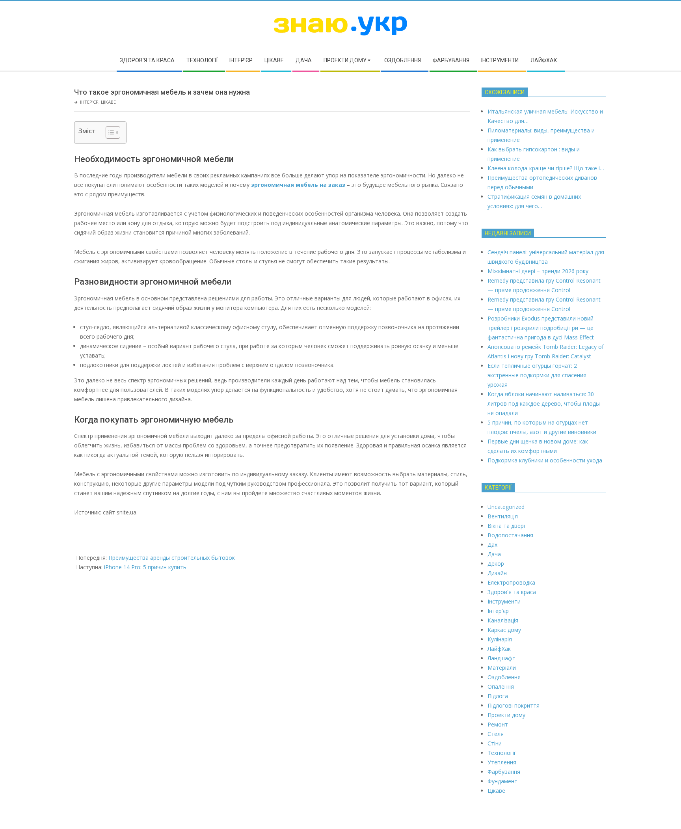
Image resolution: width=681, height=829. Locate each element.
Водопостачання (510, 535)
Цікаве (108, 102)
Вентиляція (502, 516)
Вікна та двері (506, 525)
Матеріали (501, 667)
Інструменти (504, 601)
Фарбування (503, 771)
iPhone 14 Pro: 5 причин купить (145, 567)
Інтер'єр (89, 102)
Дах (492, 544)
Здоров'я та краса (511, 592)
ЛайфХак (499, 648)
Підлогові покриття (513, 705)
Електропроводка (511, 582)
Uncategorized (506, 506)
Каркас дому (504, 629)
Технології (501, 752)
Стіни (494, 743)
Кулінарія (499, 639)
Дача (494, 554)
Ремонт (497, 724)
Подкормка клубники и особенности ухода (544, 460)
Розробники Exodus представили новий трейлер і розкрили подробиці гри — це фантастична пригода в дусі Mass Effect (540, 328)
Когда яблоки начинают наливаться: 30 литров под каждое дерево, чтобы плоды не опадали (543, 403)
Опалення (500, 686)
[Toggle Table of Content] (109, 132)
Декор (495, 563)
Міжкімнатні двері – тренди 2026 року (537, 271)
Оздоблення (504, 677)
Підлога (497, 696)
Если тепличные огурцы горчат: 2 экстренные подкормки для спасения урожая (536, 375)
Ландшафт (501, 658)
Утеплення (501, 762)
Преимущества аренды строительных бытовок (171, 557)
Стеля (495, 734)
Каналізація (502, 620)
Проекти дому (506, 715)
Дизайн (497, 573)
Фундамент (502, 781)
